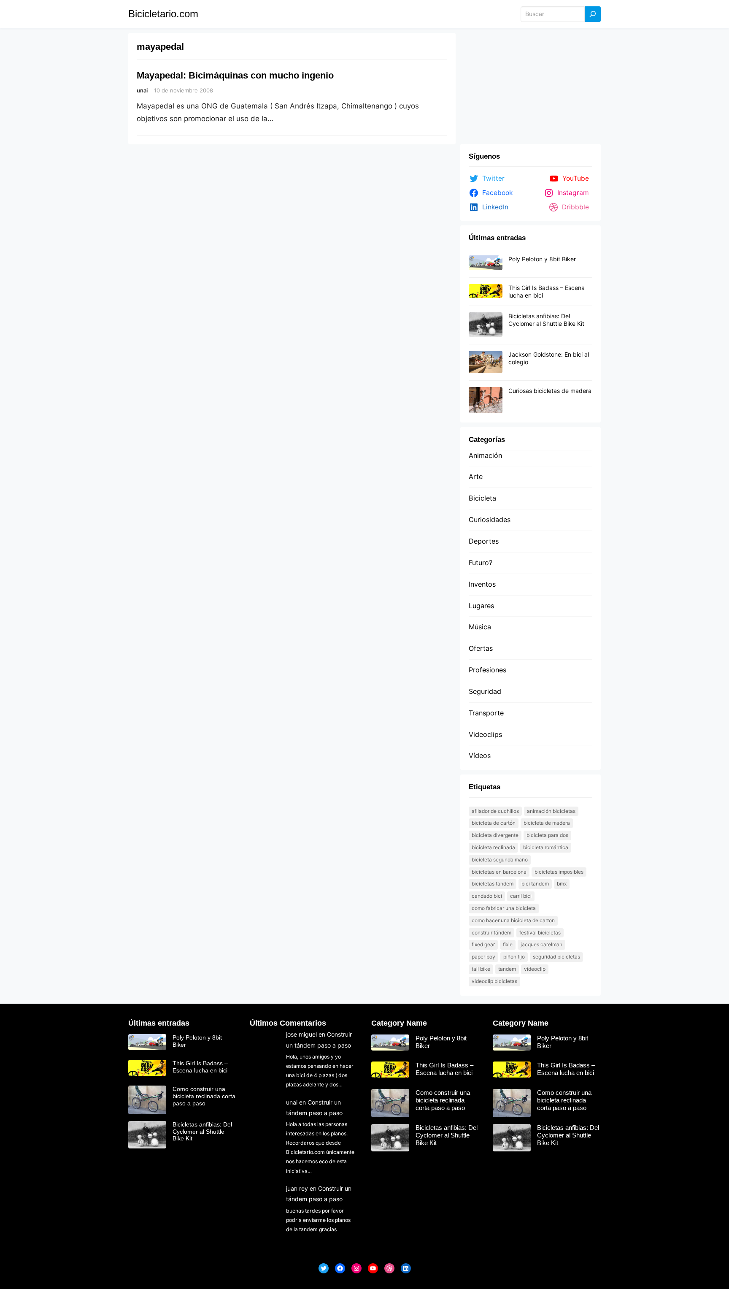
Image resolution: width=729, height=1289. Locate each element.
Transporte (486, 713)
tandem (507, 969)
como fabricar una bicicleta (504, 908)
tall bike (481, 969)
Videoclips (485, 734)
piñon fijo (514, 956)
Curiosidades (489, 519)
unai (291, 1102)
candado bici (487, 896)
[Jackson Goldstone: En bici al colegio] (485, 362)
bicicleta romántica (545, 847)
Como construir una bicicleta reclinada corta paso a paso (204, 1096)
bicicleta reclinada (493, 847)
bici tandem (535, 883)
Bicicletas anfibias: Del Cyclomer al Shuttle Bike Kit (546, 319)
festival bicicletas (540, 932)
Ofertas (481, 648)
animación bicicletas (551, 811)
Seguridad (485, 691)
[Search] (593, 14)
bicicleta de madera (547, 823)
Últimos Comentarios (288, 1023)
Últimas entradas (158, 1023)
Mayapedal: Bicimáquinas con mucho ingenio (235, 75)
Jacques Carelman (541, 944)
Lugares (481, 605)
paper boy (483, 956)
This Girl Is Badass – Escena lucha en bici (200, 1067)
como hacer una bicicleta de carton (513, 920)
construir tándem (491, 932)
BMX (562, 883)
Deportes (484, 541)
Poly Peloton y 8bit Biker (542, 259)
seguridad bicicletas (556, 956)
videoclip (534, 969)
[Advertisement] (530, 86)
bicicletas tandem (492, 883)
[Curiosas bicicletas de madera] (485, 400)
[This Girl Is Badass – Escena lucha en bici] (485, 291)
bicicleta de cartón (494, 823)
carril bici (521, 896)
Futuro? (480, 562)
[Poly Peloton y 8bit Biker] (485, 263)
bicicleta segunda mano (500, 859)
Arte (476, 476)
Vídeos (480, 755)
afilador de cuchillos (495, 811)
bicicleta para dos (547, 835)
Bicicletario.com (163, 13)
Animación (485, 455)
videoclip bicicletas (494, 981)
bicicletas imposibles (559, 872)
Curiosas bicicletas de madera (549, 390)
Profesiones (487, 670)
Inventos (482, 584)
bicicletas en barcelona (499, 872)
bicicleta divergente (495, 835)
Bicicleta (482, 498)
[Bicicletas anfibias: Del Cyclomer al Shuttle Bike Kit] (485, 325)
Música (480, 627)
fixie (508, 944)
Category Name (399, 1023)
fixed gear (483, 944)
